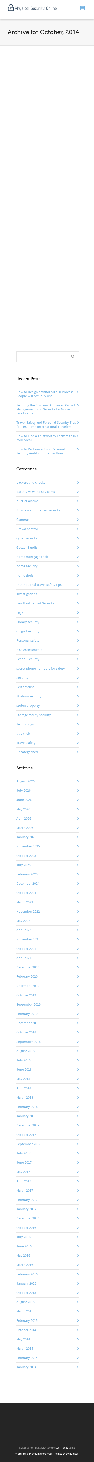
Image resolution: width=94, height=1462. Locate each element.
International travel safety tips (39, 585)
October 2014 (26, 1330)
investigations (26, 594)
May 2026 (23, 809)
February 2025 (27, 874)
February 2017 (27, 1200)
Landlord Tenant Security (35, 603)
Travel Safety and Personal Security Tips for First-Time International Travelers (46, 424)
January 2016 (26, 1283)
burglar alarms (27, 501)
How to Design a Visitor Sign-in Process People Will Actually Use (44, 394)
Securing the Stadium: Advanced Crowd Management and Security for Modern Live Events (45, 409)
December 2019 (27, 986)
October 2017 (26, 1135)
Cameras (22, 519)
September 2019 (28, 1004)
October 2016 (26, 1227)
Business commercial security (38, 510)
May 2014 (23, 1339)
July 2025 (23, 865)
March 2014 (24, 1348)
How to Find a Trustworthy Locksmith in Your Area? (46, 438)
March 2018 (24, 1097)
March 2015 (24, 1311)
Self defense (25, 687)
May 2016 (23, 1255)
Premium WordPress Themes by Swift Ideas (54, 1454)
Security (22, 678)
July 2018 (23, 1060)
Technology (25, 724)
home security (27, 566)
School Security (27, 659)
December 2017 (27, 1125)
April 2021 (23, 958)
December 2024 (27, 883)
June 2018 (24, 1069)
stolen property (28, 705)
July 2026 (23, 790)
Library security (27, 622)
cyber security (26, 538)
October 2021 (26, 949)
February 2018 (27, 1107)
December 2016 (27, 1218)
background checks (30, 482)
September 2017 (28, 1144)
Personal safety (27, 640)
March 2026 (24, 828)
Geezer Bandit (26, 547)
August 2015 (25, 1302)
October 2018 (26, 1032)
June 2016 (24, 1246)
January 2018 (26, 1116)
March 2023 (24, 902)
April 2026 (23, 818)
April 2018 (23, 1088)
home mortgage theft (32, 557)
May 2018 (23, 1079)
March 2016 (24, 1265)
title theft (23, 733)
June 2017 (24, 1162)
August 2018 (25, 1051)
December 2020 (27, 967)
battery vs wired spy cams (35, 492)
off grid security (27, 631)
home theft (24, 575)
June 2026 (24, 800)
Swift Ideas (61, 1448)
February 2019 (27, 1014)
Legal (20, 612)
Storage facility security (33, 715)
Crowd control (27, 529)
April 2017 (23, 1181)
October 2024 (26, 893)
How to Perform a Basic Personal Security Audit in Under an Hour (40, 451)
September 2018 (28, 1042)
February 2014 (27, 1358)
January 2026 (26, 837)
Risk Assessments (29, 650)
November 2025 (28, 846)
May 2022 (23, 921)
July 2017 (23, 1153)
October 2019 (26, 995)
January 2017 (26, 1209)
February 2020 (27, 976)
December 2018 (27, 1023)
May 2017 (23, 1172)
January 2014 (26, 1367)
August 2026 (25, 781)
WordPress (21, 1454)
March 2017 (24, 1190)
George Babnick (38, 129)
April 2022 (23, 930)
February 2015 (27, 1320)
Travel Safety (26, 743)
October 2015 (26, 1293)
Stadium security (28, 696)
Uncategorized (27, 752)
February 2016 (27, 1274)
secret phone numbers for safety (40, 668)
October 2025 (26, 856)
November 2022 (28, 911)
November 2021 (28, 939)
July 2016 (23, 1237)
